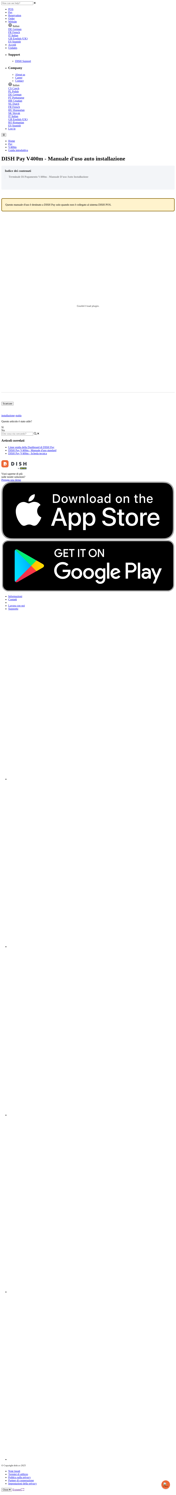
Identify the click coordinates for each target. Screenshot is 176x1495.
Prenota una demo (11, 480)
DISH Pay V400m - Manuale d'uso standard (32, 450)
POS (10, 9)
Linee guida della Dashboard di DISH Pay (31, 447)
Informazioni (15, 596)
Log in (11, 128)
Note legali (14, 1471)
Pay (10, 12)
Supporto (13, 608)
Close (6, 1489)
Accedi (12, 44)
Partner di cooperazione (21, 1480)
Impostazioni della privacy (22, 1483)
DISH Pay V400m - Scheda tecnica (27, 453)
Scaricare (7, 403)
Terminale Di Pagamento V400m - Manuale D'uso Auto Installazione (48, 176)
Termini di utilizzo (18, 1474)
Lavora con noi (16, 605)
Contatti (12, 599)
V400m (12, 147)
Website (12, 21)
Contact (19, 80)
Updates (12, 47)
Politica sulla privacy (19, 1477)
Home (11, 140)
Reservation (14, 15)
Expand (17, 1489)
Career (18, 77)
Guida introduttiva (18, 150)
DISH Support (23, 61)
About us (20, 74)
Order (11, 18)
